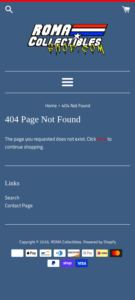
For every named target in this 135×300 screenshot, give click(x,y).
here (101, 139)
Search (12, 197)
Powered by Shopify (99, 242)
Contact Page (19, 205)
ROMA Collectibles (66, 242)
